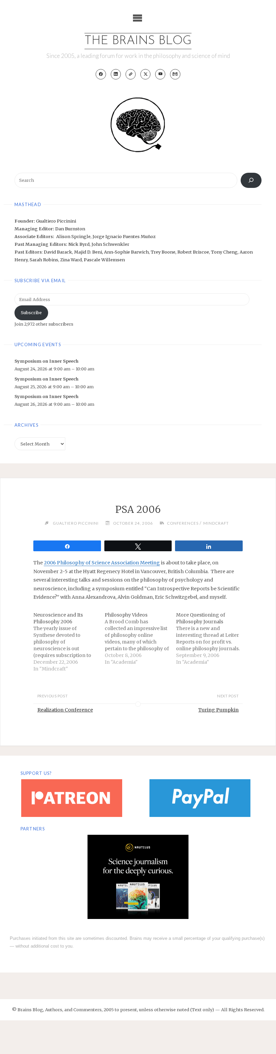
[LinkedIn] (116, 74)
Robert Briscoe (193, 252)
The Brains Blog (138, 41)
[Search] (251, 180)
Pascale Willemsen (104, 259)
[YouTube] (160, 74)
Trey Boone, (164, 252)
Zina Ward (71, 259)
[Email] (175, 74)
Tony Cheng (224, 252)
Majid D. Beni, (89, 252)
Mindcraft (216, 523)
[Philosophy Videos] (140, 638)
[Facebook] (101, 74)
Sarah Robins (44, 259)
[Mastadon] (131, 74)
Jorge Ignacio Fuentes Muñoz (124, 236)
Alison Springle (73, 236)
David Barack (58, 252)
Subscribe (31, 312)
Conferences (183, 523)
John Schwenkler (110, 244)
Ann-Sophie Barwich (126, 252)
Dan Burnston (70, 228)
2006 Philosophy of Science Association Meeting (102, 563)
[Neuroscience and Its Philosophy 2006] (69, 642)
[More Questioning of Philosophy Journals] (211, 638)
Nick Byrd (79, 244)
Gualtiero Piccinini (56, 221)
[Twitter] (145, 74)
